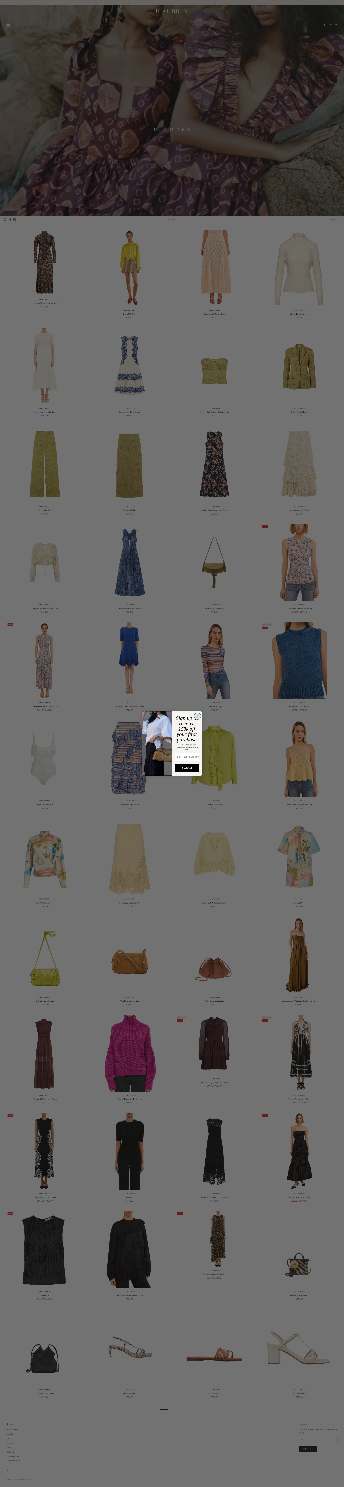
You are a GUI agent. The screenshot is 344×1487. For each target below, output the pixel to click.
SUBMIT (187, 768)
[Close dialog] (197, 716)
